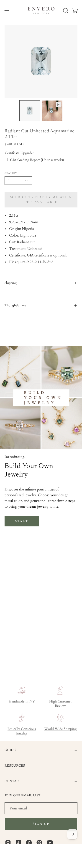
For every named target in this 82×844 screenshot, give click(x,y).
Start (21, 521)
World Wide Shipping (60, 729)
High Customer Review (60, 703)
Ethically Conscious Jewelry (22, 731)
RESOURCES (15, 766)
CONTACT (13, 781)
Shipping (11, 283)
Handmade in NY (22, 701)
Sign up (41, 824)
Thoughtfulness (15, 305)
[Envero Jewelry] (41, 10)
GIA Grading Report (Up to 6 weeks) (37, 160)
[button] (65, 10)
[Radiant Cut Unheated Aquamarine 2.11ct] (29, 110)
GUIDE (10, 750)
